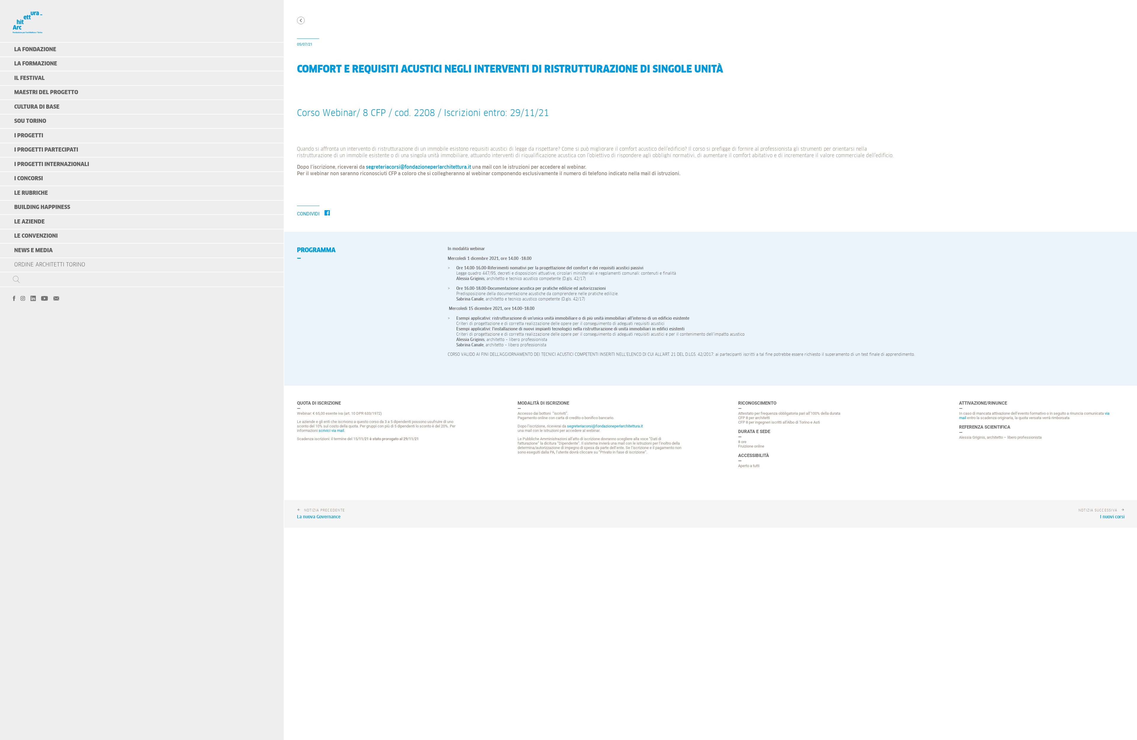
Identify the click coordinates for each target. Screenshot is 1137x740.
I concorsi (28, 178)
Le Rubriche (31, 193)
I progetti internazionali (51, 164)
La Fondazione (35, 49)
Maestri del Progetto (46, 92)
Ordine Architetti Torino (49, 265)
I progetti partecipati (46, 150)
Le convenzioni (36, 236)
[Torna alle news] (301, 20)
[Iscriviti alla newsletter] (56, 298)
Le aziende (29, 222)
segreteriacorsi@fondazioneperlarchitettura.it (418, 167)
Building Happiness (42, 207)
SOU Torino (30, 121)
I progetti (28, 136)
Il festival (29, 78)
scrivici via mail (331, 430)
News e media (33, 250)
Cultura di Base (37, 107)
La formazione (35, 64)
